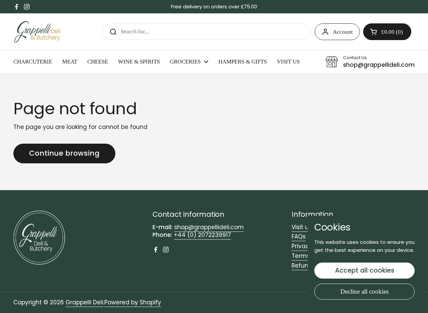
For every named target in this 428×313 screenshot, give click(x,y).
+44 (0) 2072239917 (202, 235)
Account (343, 32)
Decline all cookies (364, 291)
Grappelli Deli (84, 302)
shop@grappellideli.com (209, 227)
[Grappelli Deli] (37, 31)
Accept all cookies (364, 270)
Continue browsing (64, 153)
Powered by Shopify (132, 302)
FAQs (299, 236)
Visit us (302, 227)
